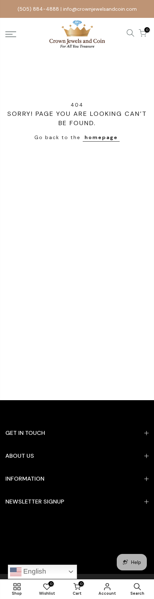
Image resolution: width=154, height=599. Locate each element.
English (33, 571)
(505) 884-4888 (38, 9)
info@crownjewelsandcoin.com (100, 9)
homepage (101, 137)
